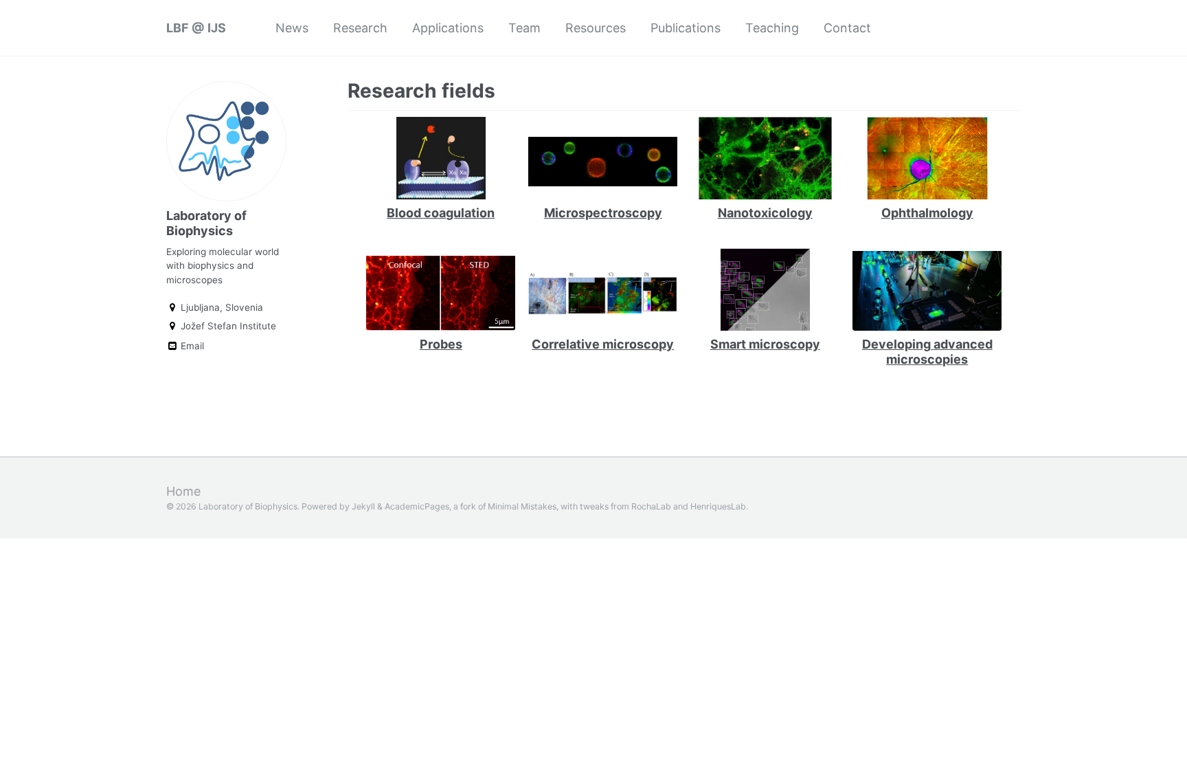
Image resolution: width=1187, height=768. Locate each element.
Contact (847, 28)
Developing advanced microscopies (927, 351)
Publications (686, 28)
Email (191, 345)
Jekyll (363, 506)
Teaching (772, 28)
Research (360, 28)
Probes (441, 344)
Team (524, 28)
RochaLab (651, 506)
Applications (448, 28)
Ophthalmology (927, 213)
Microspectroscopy (603, 213)
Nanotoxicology (765, 213)
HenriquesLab (718, 506)
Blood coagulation (441, 213)
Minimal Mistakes (522, 506)
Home (183, 491)
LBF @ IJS (196, 28)
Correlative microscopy (603, 344)
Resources (595, 28)
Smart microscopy (765, 344)
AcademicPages (417, 506)
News (291, 28)
